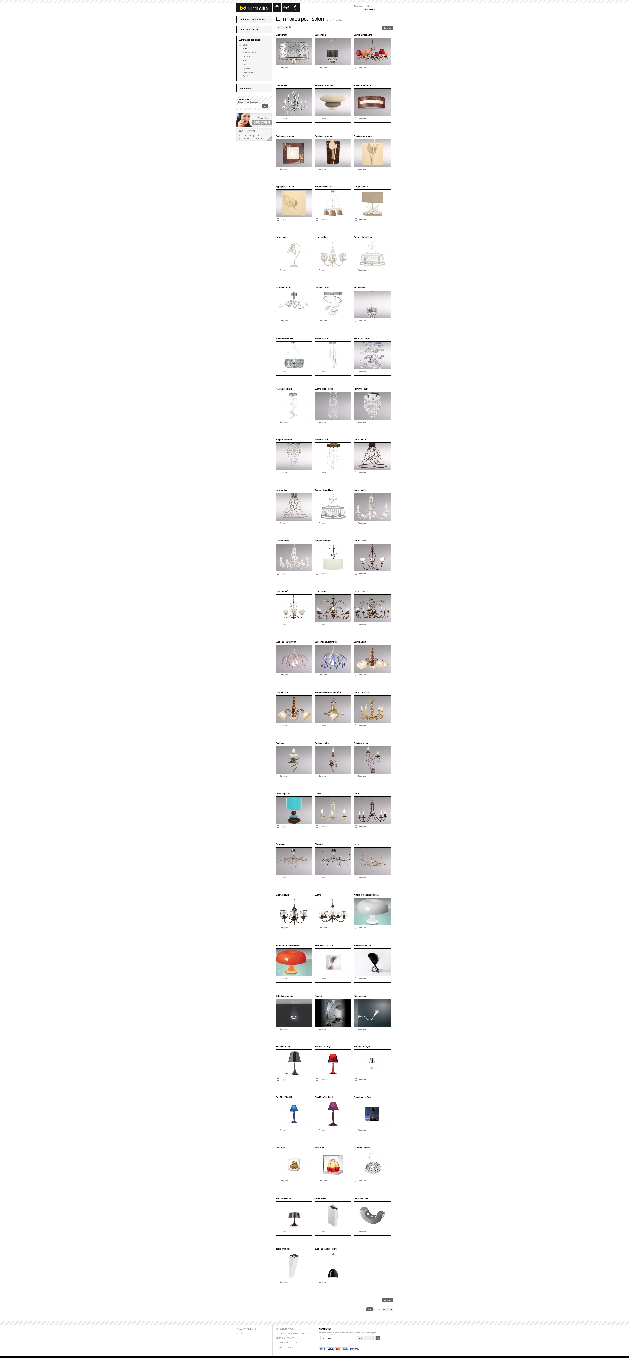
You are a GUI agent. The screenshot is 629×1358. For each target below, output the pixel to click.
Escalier (246, 68)
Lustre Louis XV (361, 692)
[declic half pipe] (372, 1228)
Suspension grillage (363, 237)
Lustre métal (281, 35)
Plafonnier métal (283, 288)
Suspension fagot (323, 541)
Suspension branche (324, 186)
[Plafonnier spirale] (294, 419)
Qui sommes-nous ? (285, 1329)
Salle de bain (249, 72)
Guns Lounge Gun (362, 1097)
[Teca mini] (294, 1177)
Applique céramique (324, 85)
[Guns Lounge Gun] (372, 1127)
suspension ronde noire (326, 1249)
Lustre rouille (360, 541)
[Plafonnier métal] (294, 317)
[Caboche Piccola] (372, 1177)
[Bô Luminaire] (268, 11)
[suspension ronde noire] (333, 1279)
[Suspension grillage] (372, 267)
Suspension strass (284, 338)
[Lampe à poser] (372, 216)
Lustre (318, 794)
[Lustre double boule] (333, 419)
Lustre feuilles (360, 490)
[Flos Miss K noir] (294, 1076)
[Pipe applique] (372, 1026)
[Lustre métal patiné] (372, 65)
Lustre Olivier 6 (322, 591)
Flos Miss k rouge (323, 1046)
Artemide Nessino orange (288, 945)
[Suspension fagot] (333, 570)
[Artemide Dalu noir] (372, 975)
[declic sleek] (333, 1228)
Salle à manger (249, 53)
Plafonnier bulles (362, 389)
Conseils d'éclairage (286, 1343)
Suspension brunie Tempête (328, 692)
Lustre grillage (321, 237)
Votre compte (369, 9)
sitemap (240, 1333)
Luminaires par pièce (249, 40)
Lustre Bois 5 (360, 642)
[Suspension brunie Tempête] (333, 722)
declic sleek (320, 1198)
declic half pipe (361, 1198)
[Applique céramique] (333, 115)
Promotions (245, 88)
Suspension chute (284, 439)
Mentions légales (285, 1338)
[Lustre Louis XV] (372, 722)
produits (376, 1309)
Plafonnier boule (361, 338)
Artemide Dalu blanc (324, 945)
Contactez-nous (284, 1347)
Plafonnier (280, 844)
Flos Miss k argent (362, 1046)
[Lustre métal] (294, 65)
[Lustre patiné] (294, 621)
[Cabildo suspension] (294, 1026)
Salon (245, 49)
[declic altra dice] (294, 1279)
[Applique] (294, 773)
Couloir (246, 64)
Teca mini (280, 1148)
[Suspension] (333, 65)
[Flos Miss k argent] (372, 1076)
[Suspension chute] (294, 469)
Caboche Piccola (362, 1148)
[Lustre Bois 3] (294, 722)
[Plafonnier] (294, 874)
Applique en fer (322, 743)
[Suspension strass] (294, 368)
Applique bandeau (362, 85)
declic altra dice (283, 1249)
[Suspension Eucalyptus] (294, 672)
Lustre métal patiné (363, 35)
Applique (280, 743)
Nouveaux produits (246, 1329)
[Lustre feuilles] (372, 520)
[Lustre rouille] (372, 570)
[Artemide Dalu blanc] (333, 975)
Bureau (246, 60)
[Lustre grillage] (333, 267)
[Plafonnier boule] (372, 368)
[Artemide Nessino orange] (294, 975)
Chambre (247, 56)
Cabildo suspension (285, 996)
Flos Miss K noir (283, 1046)
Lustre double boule (324, 389)
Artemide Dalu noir (363, 945)
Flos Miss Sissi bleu (285, 1097)
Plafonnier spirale (284, 389)
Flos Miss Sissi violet (324, 1097)
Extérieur (247, 76)
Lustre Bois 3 (282, 692)
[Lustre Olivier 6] (333, 621)
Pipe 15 (318, 996)
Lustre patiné (282, 591)
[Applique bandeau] (372, 115)
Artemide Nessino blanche (366, 895)
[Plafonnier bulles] (372, 419)
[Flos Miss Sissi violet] (333, 1127)
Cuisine (246, 45)
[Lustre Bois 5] (372, 672)
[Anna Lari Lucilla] (294, 1228)
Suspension (320, 35)
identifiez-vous (369, 6)
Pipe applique (360, 996)
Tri (290, 27)
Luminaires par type (249, 29)
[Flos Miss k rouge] (333, 1076)
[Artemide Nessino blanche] (372, 925)
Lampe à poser (361, 186)
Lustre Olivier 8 (361, 591)
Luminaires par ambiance (252, 19)
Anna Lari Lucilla (283, 1198)
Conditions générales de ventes (292, 1333)
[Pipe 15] (333, 1026)
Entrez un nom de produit (248, 102)
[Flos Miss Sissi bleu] (294, 1127)
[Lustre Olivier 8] (372, 621)
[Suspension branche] (333, 216)
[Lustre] (333, 823)
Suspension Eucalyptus (287, 642)
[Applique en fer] (333, 773)
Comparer (284, 68)
